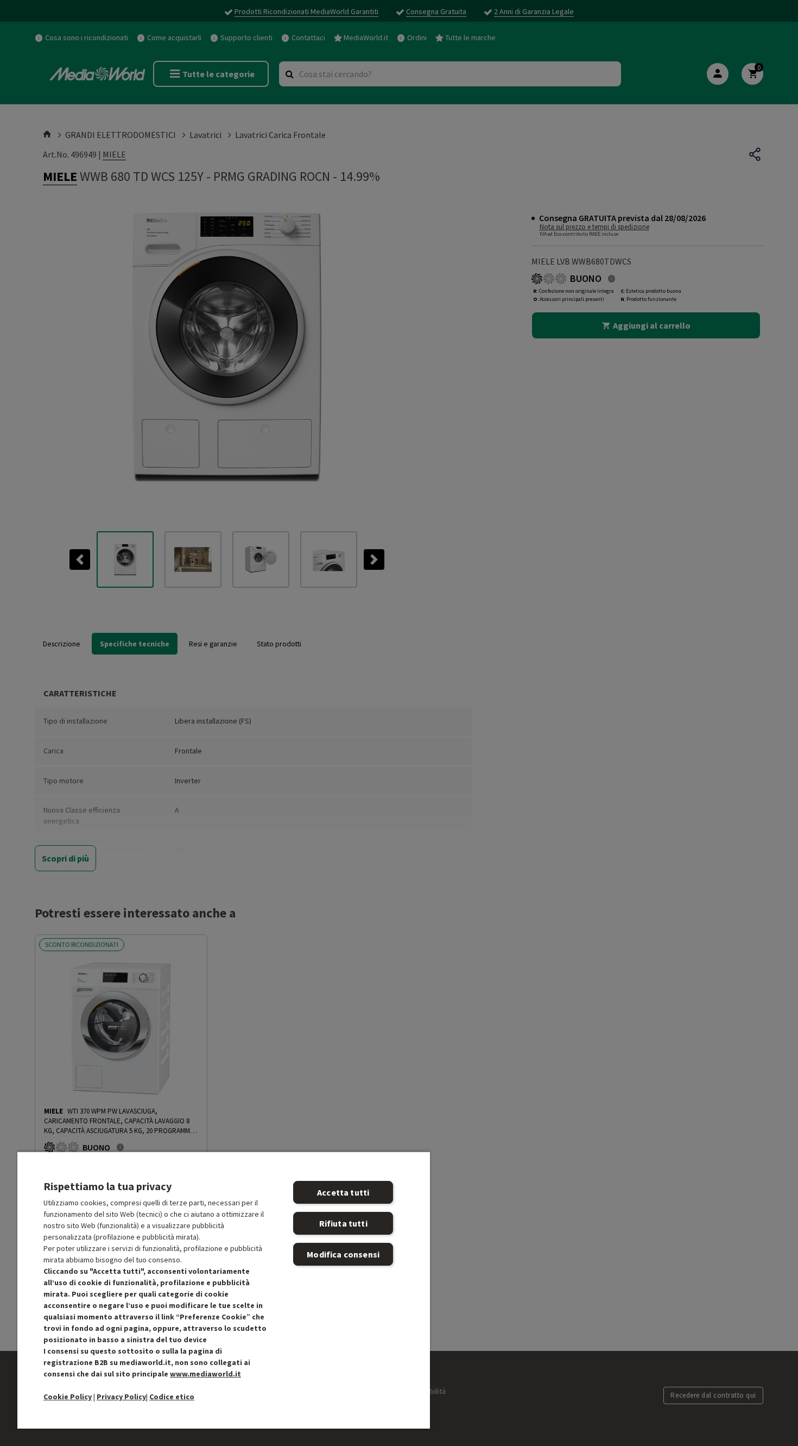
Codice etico (171, 1396)
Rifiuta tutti (343, 1223)
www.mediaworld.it (205, 1374)
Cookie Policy (67, 1396)
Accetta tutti (343, 1192)
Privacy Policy (121, 1396)
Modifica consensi (343, 1254)
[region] (223, 1290)
